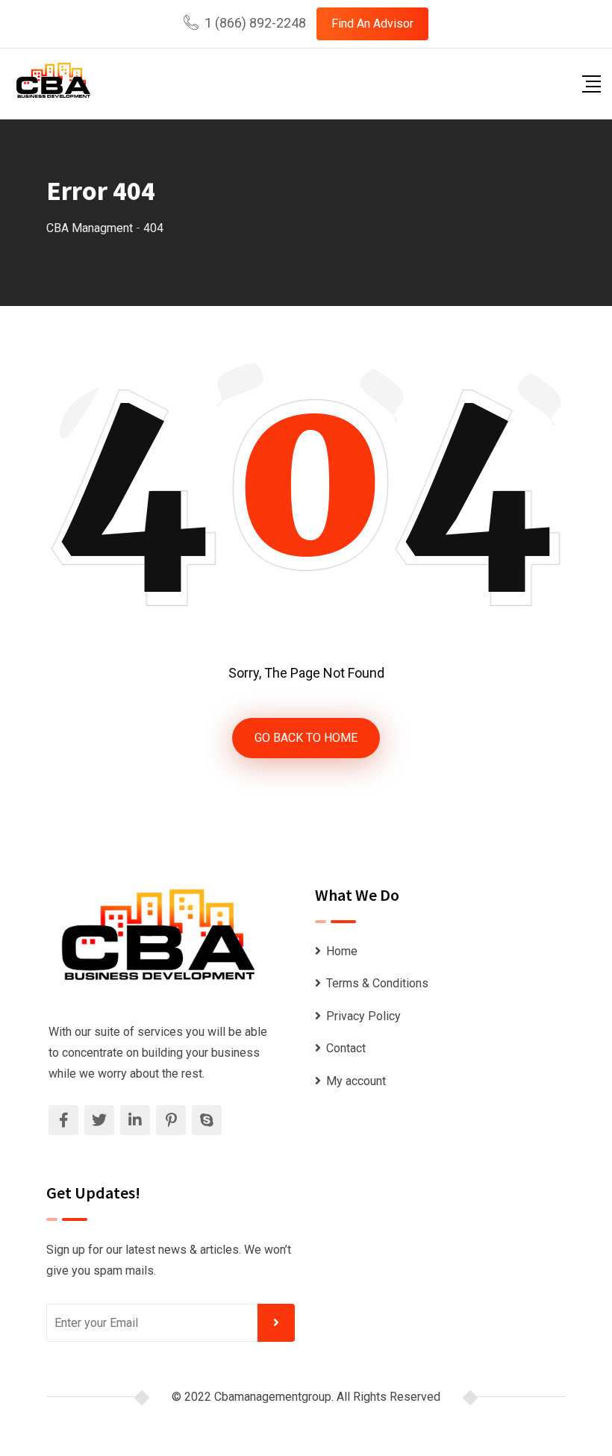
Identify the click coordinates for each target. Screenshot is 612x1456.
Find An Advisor (372, 23)
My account (356, 1081)
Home (341, 951)
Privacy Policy (363, 1016)
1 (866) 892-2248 (255, 23)
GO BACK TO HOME (306, 738)
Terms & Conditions (377, 983)
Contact (346, 1048)
